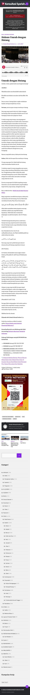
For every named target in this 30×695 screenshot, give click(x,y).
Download (6, 502)
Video (5, 509)
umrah (15, 418)
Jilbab (5, 660)
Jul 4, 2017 (20, 44)
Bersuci (7, 532)
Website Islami (7, 667)
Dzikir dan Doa (9, 536)
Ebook (6, 506)
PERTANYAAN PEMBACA (10, 633)
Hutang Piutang (9, 34)
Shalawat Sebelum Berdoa (10, 357)
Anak (7, 593)
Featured (5, 512)
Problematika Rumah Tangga (13, 600)
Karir (5, 663)
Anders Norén (10, 692)
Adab (5, 475)
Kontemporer (7, 577)
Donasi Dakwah (7, 499)
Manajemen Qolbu (9, 479)
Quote (5, 640)
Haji (3, 34)
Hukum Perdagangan (11, 583)
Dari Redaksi (7, 636)
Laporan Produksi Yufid (9, 617)
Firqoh (6, 626)
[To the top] (27, 686)
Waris (7, 570)
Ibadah (6, 522)
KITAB (5, 607)
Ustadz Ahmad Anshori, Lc (9, 44)
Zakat (7, 573)
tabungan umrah (7, 418)
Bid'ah (6, 623)
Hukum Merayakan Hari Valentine (13, 364)
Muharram (8, 553)
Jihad (7, 546)
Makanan (8, 549)
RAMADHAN (6, 643)
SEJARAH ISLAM (7, 647)
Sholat (7, 566)
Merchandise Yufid (8, 630)
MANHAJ (5, 620)
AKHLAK (5, 472)
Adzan (7, 525)
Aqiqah (7, 529)
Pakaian (8, 556)
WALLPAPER (6, 650)
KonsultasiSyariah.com (15, 689)
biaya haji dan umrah (8, 416)
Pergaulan (7, 485)
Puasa (7, 560)
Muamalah (7, 580)
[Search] (19, 455)
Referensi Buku (8, 613)
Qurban (8, 563)
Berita (4, 496)
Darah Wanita (7, 657)
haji (23, 416)
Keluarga (8, 596)
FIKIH (4, 516)
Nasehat (6, 482)
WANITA (5, 653)
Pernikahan (7, 590)
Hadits (6, 610)
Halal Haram (7, 519)
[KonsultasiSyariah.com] (15, 3)
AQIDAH (5, 492)
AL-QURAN (6, 489)
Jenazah (8, 542)
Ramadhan (7, 603)
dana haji (17, 416)
